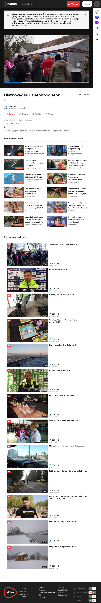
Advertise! (43, 598)
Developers (62, 595)
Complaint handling (47, 593)
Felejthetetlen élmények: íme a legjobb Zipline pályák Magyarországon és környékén (34, 165)
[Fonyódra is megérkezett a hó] (27, 532)
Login (87, 4)
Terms (41, 588)
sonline (67, 131)
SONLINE (12, 106)
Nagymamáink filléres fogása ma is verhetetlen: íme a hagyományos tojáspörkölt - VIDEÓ (76, 179)
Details (12, 114)
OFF (90, 600)
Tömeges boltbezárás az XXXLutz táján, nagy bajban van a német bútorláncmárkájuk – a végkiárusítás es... (77, 165)
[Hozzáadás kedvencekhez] (5, 100)
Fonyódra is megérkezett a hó (62, 521)
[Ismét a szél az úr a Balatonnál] (27, 355)
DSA (40, 595)
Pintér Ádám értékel (58, 269)
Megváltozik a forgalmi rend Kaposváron (67, 446)
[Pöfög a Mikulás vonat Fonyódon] (27, 406)
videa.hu (22, 589)
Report (51, 114)
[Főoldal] (10, 4)
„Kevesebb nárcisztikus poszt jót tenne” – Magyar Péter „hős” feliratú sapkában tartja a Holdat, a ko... (34, 151)
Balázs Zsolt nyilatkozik (59, 370)
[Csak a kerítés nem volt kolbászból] (27, 431)
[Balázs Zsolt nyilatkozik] (27, 380)
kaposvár (57, 131)
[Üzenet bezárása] (85, 15)
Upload (74, 4)
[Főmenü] (97, 4)
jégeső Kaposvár (20, 131)
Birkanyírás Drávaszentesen (61, 295)
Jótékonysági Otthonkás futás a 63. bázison (68, 471)
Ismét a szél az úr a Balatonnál (63, 345)
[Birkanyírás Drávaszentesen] (27, 305)
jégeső (7, 131)
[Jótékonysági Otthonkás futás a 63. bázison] (27, 481)
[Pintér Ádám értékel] (27, 280)
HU (90, 588)
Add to (38, 114)
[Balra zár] (90, 596)
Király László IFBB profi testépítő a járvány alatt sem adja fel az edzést (68, 497)
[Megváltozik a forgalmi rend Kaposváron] (27, 456)
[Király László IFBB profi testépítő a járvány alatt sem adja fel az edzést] (27, 506)
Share (25, 114)
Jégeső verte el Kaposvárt (40, 131)
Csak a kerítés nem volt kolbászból (64, 421)
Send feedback (63, 590)
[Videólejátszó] (46, 59)
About (60, 593)
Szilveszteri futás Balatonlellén (63, 244)
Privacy (42, 590)
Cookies (61, 588)
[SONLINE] (6, 107)
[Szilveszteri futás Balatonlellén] (27, 254)
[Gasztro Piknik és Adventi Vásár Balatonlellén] (27, 330)
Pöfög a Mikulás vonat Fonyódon (63, 395)
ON (94, 592)
